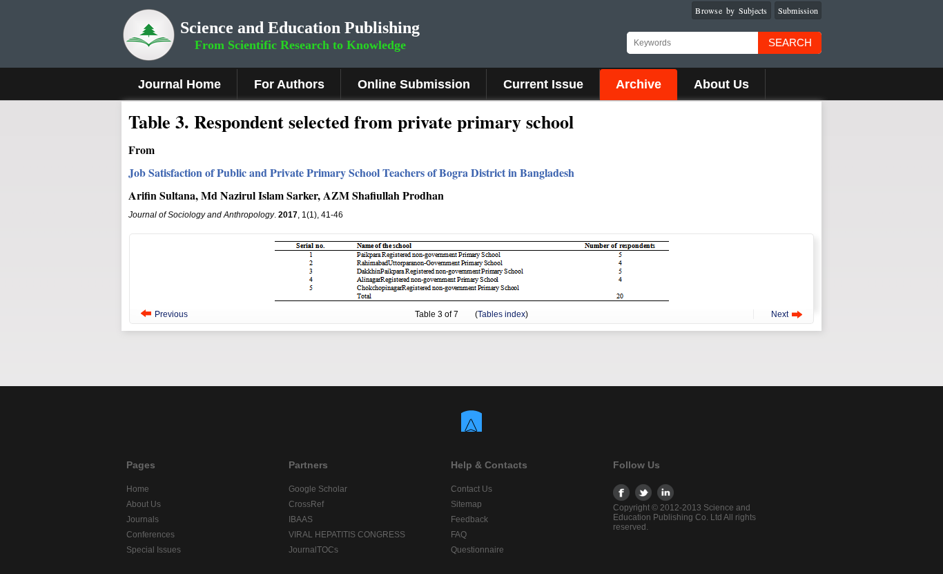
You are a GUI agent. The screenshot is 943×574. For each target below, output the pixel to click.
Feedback (469, 519)
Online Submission (414, 84)
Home (137, 489)
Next (779, 314)
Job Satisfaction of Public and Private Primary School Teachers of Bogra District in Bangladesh (351, 172)
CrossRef (306, 504)
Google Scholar (318, 489)
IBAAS (301, 519)
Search (790, 42)
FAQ (459, 534)
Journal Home (179, 84)
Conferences (150, 534)
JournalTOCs (313, 550)
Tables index (501, 314)
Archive (638, 84)
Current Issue (543, 84)
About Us (721, 84)
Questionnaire (477, 550)
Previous (171, 314)
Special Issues (153, 550)
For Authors (289, 84)
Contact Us (471, 489)
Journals (142, 519)
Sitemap (466, 504)
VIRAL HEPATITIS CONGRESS (347, 534)
